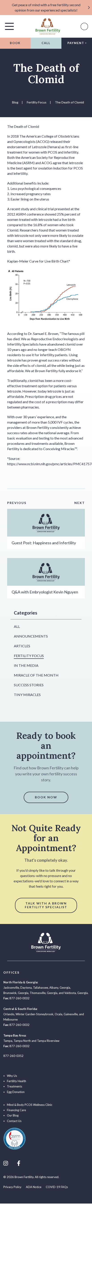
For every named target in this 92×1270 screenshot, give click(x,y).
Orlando (8, 1014)
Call (46, 43)
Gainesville (71, 1014)
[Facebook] (18, 1163)
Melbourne (10, 1019)
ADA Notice (33, 1187)
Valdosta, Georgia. (76, 993)
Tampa (7, 1040)
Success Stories (29, 685)
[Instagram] (5, 1163)
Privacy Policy (12, 1187)
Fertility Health (16, 1081)
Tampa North (22, 1040)
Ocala (58, 1014)
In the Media (26, 665)
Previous (16, 503)
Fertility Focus (29, 655)
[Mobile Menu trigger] (9, 26)
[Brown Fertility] (48, 26)
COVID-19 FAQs (57, 1187)
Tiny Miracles (27, 694)
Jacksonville (11, 987)
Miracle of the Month (36, 675)
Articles (22, 646)
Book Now (46, 797)
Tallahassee (40, 987)
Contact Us (14, 1121)
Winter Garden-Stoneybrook (34, 1014)
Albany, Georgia (59, 987)
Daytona (26, 987)
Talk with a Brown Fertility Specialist (46, 905)
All (17, 626)
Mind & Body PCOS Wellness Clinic (29, 1105)
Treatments (14, 1086)
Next (79, 503)
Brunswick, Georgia (15, 993)
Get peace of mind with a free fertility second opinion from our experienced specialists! (46, 7)
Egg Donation (16, 1092)
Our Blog (13, 1115)
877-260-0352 (13, 1056)
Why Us (12, 1075)
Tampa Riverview (48, 1040)
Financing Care (16, 1110)
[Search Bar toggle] (84, 26)
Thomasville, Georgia (43, 993)
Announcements (31, 636)
